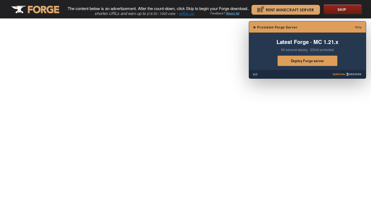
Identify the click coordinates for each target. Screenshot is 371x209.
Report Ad (232, 13)
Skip (358, 27)
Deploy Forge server (307, 60)
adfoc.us (186, 13)
